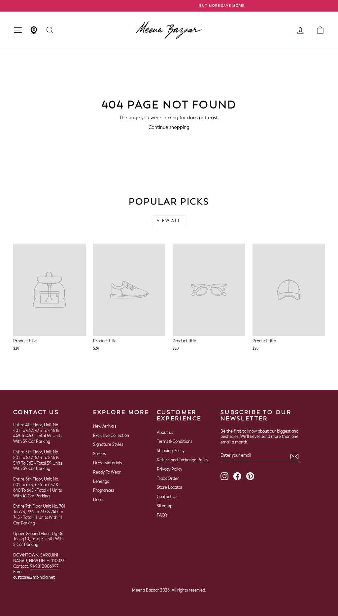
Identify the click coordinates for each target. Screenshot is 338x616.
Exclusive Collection (111, 436)
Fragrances (103, 491)
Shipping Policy (171, 451)
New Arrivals (104, 427)
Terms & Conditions (174, 442)
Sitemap (164, 506)
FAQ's (162, 516)
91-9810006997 (44, 567)
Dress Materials (107, 463)
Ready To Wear (107, 473)
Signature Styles (108, 445)
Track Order (168, 479)
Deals (98, 500)
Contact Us (167, 497)
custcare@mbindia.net (34, 578)
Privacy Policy (169, 470)
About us (165, 433)
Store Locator (170, 488)
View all (169, 221)
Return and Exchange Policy (182, 460)
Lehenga (101, 482)
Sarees (99, 454)
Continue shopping (169, 127)
